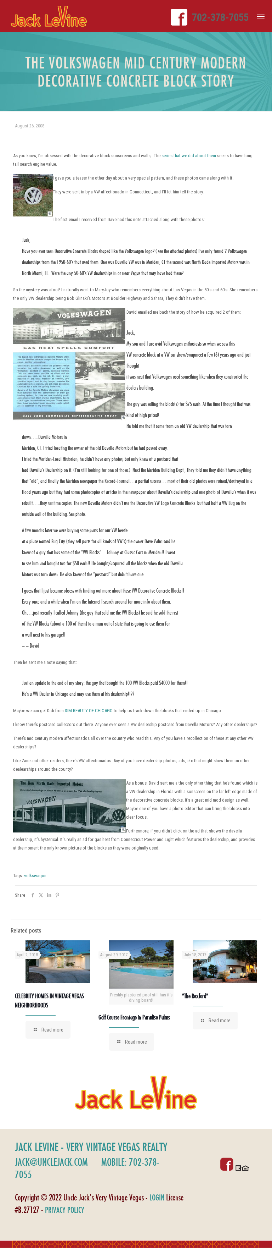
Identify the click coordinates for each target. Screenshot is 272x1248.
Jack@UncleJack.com (51, 1162)
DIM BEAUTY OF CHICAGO (89, 710)
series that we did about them (189, 155)
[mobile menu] (261, 17)
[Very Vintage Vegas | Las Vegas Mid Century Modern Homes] (49, 16)
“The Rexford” (195, 996)
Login (156, 1197)
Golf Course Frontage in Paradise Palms (134, 1017)
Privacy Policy (64, 1210)
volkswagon (35, 875)
